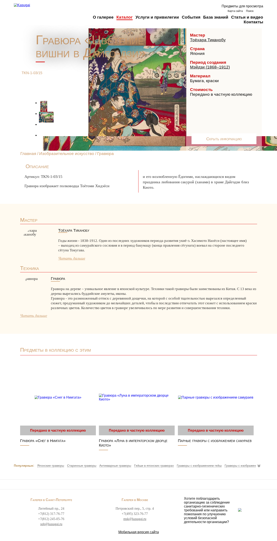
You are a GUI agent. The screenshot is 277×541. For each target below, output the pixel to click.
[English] (259, 11)
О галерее (103, 17)
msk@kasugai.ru (134, 519)
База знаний (215, 17)
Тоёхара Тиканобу (208, 40)
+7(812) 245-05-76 (51, 519)
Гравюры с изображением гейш (199, 465)
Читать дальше (71, 258)
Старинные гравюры (81, 465)
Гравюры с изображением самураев (250, 465)
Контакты (253, 22)
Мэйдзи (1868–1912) (210, 67)
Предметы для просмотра (242, 6)
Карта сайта (235, 11)
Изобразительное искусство (66, 153)
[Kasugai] (22, 5)
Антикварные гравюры (115, 465)
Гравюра (105, 153)
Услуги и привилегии (157, 17)
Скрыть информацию (224, 139)
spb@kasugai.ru (51, 524)
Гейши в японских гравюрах (154, 465)
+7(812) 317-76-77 (51, 513)
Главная (28, 153)
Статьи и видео (247, 17)
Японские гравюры (50, 465)
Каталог (124, 17)
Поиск (249, 11)
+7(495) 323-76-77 (135, 513)
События (191, 17)
